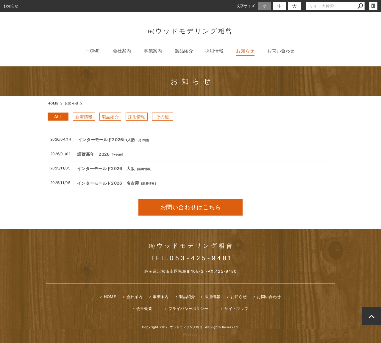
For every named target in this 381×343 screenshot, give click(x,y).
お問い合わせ (281, 51)
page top (371, 316)
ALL (58, 116)
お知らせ (245, 51)
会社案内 (122, 51)
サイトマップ (236, 308)
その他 (162, 116)
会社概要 (144, 308)
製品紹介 (184, 51)
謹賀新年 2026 (93, 154)
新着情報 (83, 116)
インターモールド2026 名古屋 (108, 182)
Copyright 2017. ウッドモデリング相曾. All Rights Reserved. (190, 327)
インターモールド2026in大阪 (107, 139)
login (373, 6)
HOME (93, 51)
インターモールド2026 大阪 (106, 168)
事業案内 (153, 51)
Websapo (190, 334)
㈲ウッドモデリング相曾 (190, 31)
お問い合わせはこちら (190, 207)
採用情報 (214, 51)
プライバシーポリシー (188, 308)
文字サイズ (246, 6)
